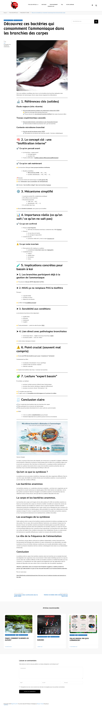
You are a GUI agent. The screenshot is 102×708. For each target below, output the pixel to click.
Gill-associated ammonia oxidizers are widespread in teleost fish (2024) (41, 110)
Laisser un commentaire (9, 46)
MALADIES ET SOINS (8, 20)
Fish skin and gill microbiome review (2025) (34, 131)
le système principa (30, 302)
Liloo (5, 41)
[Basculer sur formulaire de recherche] (96, 5)
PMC (43, 325)
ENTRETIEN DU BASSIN (10, 634)
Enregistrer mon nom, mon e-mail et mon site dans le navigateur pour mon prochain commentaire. (43, 687)
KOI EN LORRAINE (70, 4)
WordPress (6, 704)
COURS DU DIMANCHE (42, 636)
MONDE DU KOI (51, 6)
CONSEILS (72, 635)
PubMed (49, 185)
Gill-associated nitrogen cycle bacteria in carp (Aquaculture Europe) (40, 122)
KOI (48, 636)
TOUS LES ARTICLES (32, 4)
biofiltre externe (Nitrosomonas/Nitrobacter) (46, 158)
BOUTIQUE (44, 4)
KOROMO (40, 640)
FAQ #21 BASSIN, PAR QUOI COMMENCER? (79, 639)
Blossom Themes (40, 703)
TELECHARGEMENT (54, 4)
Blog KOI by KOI (14, 703)
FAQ (62, 4)
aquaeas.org (50, 238)
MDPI (52, 336)
